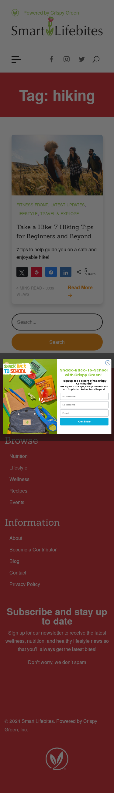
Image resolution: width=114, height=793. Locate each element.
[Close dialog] (107, 362)
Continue (84, 421)
